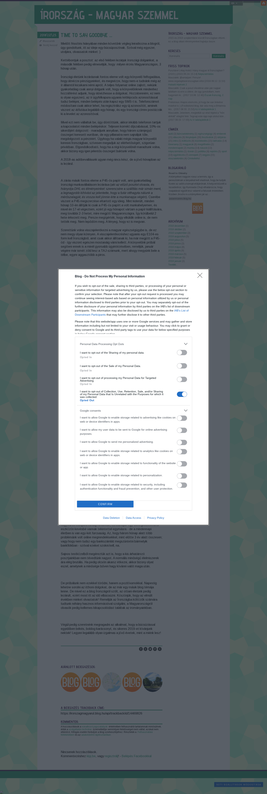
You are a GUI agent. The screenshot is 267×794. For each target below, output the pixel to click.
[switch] (182, 352)
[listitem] (133, 344)
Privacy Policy (155, 517)
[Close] (201, 276)
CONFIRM (105, 504)
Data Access (133, 517)
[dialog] (133, 397)
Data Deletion (111, 517)
